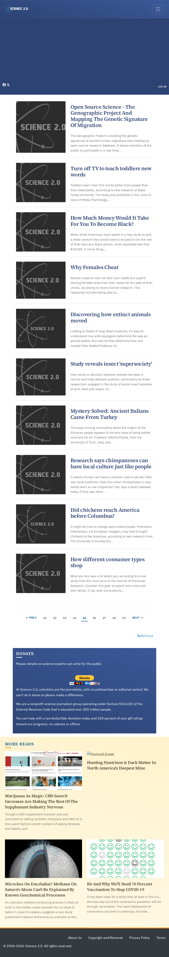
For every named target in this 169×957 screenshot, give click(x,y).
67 (105, 618)
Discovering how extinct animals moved (110, 317)
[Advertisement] (84, 51)
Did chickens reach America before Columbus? (104, 513)
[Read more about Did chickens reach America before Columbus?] (41, 524)
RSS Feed (146, 636)
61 (45, 618)
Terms (161, 938)
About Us (75, 938)
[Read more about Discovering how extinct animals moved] (41, 328)
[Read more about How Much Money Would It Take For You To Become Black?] (41, 232)
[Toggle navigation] (158, 9)
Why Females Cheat (94, 267)
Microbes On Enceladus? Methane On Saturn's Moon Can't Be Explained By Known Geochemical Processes (41, 889)
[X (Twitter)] (8, 85)
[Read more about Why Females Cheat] (41, 280)
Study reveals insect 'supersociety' (111, 363)
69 (124, 618)
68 (114, 618)
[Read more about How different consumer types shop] (41, 573)
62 (55, 618)
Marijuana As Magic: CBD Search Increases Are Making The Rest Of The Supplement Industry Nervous (41, 801)
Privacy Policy (139, 938)
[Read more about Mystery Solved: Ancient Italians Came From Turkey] (41, 425)
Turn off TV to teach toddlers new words (111, 171)
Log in (162, 86)
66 (95, 618)
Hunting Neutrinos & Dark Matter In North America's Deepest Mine (121, 765)
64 (75, 618)
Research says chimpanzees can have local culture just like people (110, 463)
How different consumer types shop (107, 562)
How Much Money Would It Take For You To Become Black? (109, 221)
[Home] (18, 9)
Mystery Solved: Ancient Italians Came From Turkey (109, 414)
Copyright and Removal (105, 938)
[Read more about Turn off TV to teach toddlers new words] (41, 182)
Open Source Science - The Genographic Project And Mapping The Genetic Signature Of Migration (109, 116)
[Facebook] (4, 85)
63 (65, 618)
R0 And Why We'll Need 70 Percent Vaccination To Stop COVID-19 (119, 886)
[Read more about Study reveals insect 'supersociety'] (41, 376)
